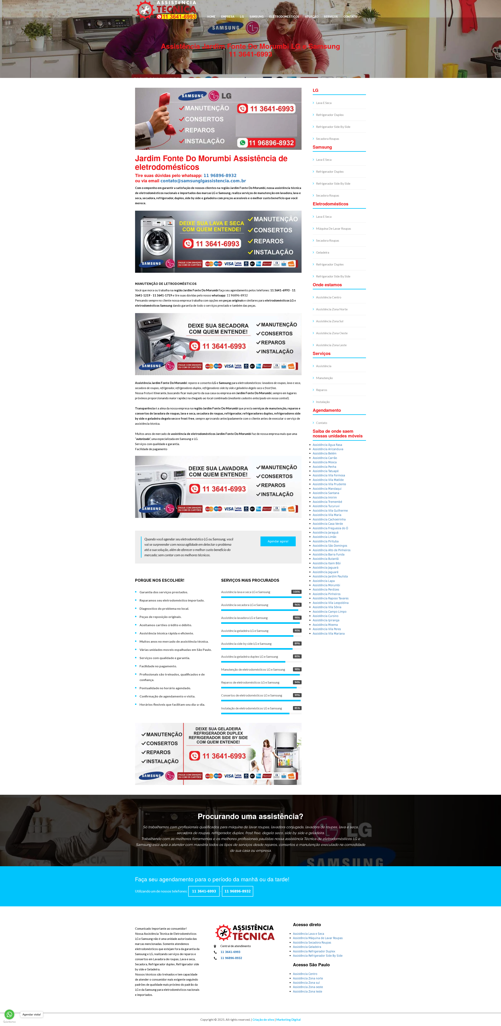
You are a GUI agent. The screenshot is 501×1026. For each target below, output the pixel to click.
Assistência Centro (328, 297)
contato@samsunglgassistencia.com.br (203, 181)
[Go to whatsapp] (9, 1014)
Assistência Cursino (325, 616)
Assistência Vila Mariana (329, 633)
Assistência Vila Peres (327, 629)
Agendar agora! (278, 541)
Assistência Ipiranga (326, 620)
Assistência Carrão (325, 458)
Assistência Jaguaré (325, 572)
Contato (350, 16)
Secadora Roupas (327, 138)
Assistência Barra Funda (328, 554)
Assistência (323, 366)
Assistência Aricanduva (328, 449)
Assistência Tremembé (327, 502)
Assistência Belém (324, 453)
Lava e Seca (323, 103)
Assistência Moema (325, 625)
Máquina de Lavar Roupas (333, 228)
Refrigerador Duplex (329, 115)
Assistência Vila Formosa (329, 475)
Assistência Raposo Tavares (331, 598)
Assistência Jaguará (325, 567)
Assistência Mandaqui (327, 488)
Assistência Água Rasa (327, 445)
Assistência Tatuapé (326, 471)
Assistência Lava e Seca (308, 934)
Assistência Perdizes (326, 589)
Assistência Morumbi (326, 585)
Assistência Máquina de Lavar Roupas (318, 938)
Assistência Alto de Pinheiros (332, 550)
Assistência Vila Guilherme (330, 510)
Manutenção (324, 378)
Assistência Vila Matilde (328, 480)
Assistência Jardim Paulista (330, 576)
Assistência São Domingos (330, 545)
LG (242, 16)
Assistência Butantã (326, 559)
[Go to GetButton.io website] (9, 1022)
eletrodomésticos (284, 16)
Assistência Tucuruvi (326, 506)
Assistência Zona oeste (331, 333)
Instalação (322, 402)
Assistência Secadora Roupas (312, 942)
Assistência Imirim (325, 497)
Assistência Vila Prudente (329, 484)
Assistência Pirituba (326, 541)
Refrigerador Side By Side (332, 126)
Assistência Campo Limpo (329, 611)
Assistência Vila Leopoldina (331, 603)
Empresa (227, 16)
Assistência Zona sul (329, 321)
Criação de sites (263, 1019)
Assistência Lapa (324, 581)
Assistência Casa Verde (328, 524)
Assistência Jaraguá (325, 532)
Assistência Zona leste (331, 345)
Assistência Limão (324, 537)
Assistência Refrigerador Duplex (314, 951)
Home (211, 16)
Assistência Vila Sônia (327, 607)
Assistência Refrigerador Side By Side (317, 955)
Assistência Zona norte (331, 309)
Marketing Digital (288, 1019)
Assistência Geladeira (307, 947)
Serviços (331, 16)
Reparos (321, 390)
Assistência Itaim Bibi (327, 563)
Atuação (311, 16)
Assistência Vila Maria (327, 515)
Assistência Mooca (325, 462)
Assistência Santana (326, 493)
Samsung (257, 16)
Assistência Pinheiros (327, 594)
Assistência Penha (324, 467)
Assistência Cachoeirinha (329, 519)
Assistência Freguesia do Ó (330, 528)
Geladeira (322, 252)
